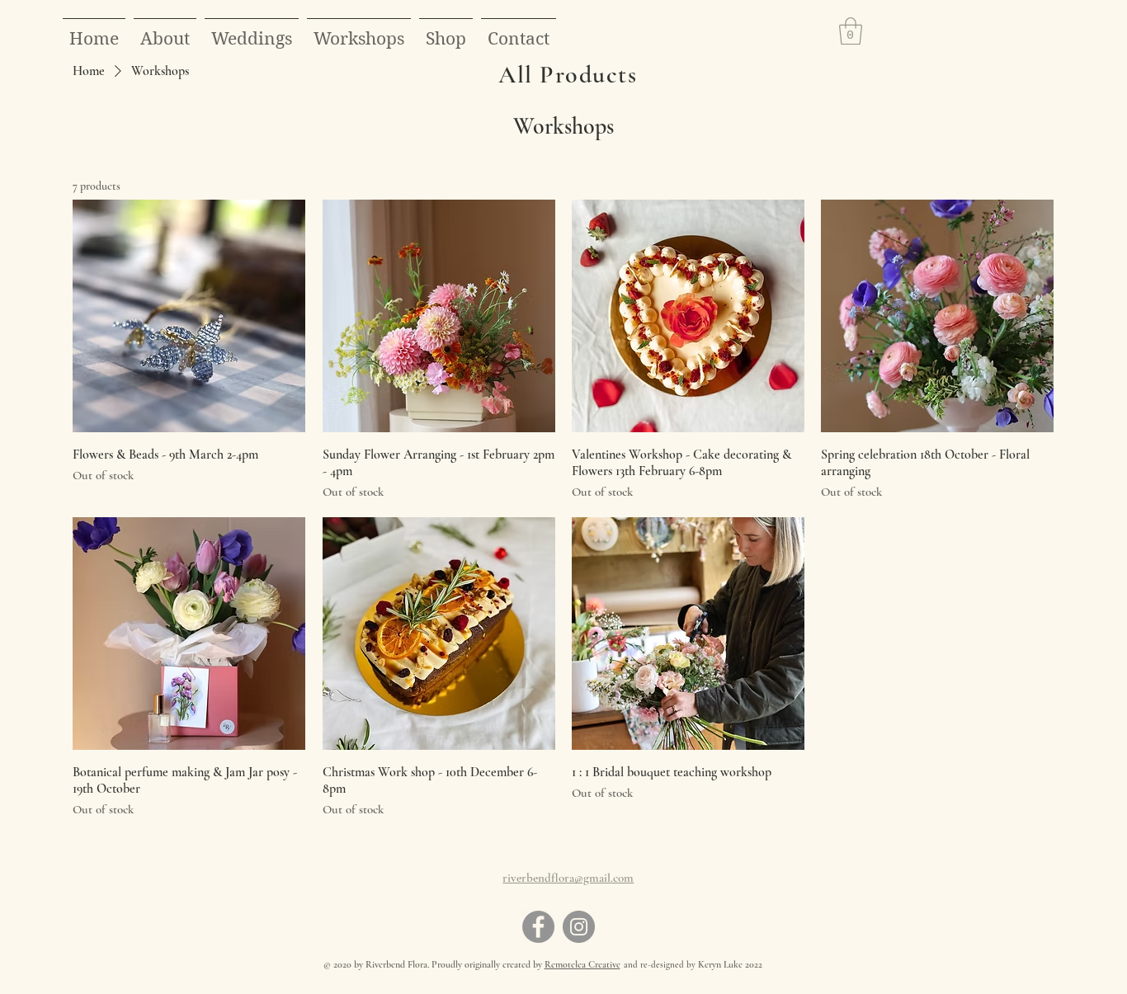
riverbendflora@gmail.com (568, 877)
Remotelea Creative (582, 964)
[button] (446, 31)
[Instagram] (579, 927)
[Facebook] (538, 927)
